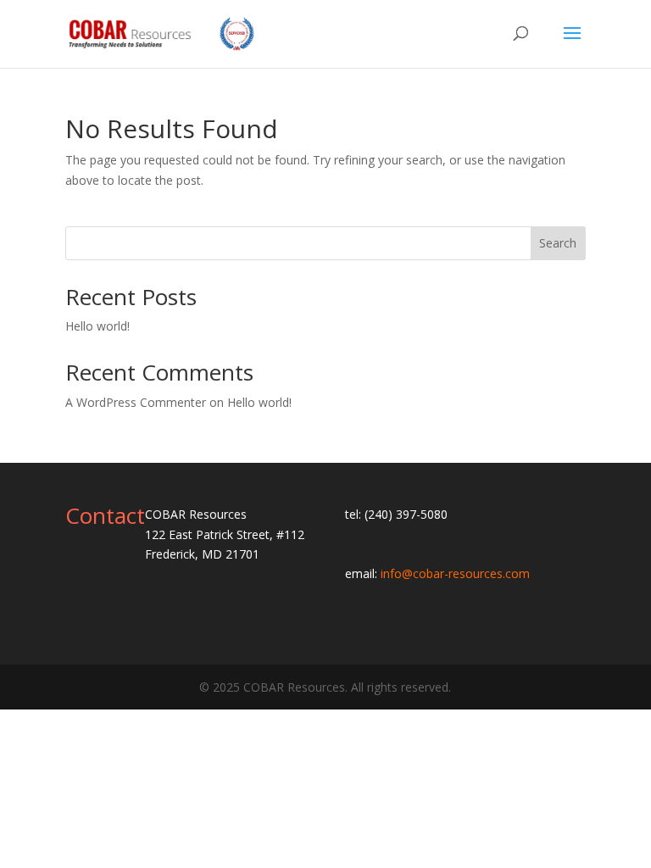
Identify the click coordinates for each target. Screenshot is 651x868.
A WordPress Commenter (135, 402)
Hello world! (97, 326)
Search (557, 243)
